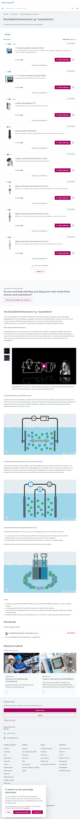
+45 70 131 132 (11, 733)
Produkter (6, 14)
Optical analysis (8, 770)
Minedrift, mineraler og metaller (30, 767)
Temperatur (7, 761)
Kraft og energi (26, 764)
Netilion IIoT (7, 774)
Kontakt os (62, 751)
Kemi (23, 761)
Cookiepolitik (27, 808)
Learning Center (45, 758)
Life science (25, 758)
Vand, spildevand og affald (29, 751)
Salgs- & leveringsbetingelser (47, 805)
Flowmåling (7, 751)
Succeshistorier (63, 764)
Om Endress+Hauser (64, 748)
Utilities (24, 770)
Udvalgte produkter (9, 780)
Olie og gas (25, 755)
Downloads (44, 751)
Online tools (7, 783)
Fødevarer (25, 748)
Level (5, 755)
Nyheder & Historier (64, 758)
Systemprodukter (8, 767)
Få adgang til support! (46, 748)
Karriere (61, 755)
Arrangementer (63, 761)
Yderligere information (10, 720)
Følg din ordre (44, 761)
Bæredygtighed (63, 767)
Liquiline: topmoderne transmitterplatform (58, 679)
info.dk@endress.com (13, 738)
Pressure (6, 764)
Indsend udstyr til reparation (48, 764)
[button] (21, 60)
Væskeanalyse (14, 14)
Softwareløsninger (9, 777)
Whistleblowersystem (64, 770)
